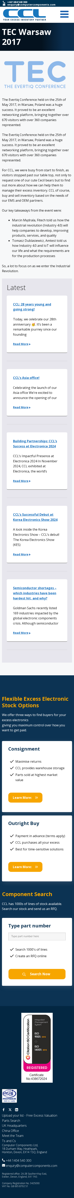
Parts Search (11, 1120)
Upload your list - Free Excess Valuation (29, 1115)
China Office (10, 1131)
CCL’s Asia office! (26, 378)
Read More (20, 344)
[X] (10, 1110)
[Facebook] (3, 1110)
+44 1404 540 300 (17, 2)
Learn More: (22, 797)
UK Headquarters (14, 1125)
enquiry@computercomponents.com (31, 4)
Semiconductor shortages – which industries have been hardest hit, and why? (34, 593)
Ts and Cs (9, 1141)
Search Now (39, 974)
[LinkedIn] (16, 1110)
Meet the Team (12, 1135)
